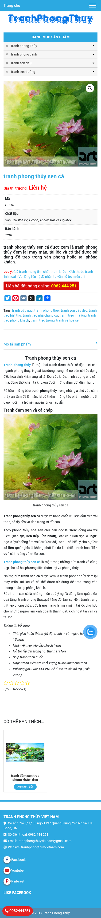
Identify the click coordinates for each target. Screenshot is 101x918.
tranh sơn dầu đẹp (74, 310)
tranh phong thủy (46, 310)
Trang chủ (12, 5)
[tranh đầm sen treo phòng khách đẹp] (25, 752)
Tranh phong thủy (17, 365)
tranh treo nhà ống (73, 315)
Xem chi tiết (25, 786)
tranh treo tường (43, 320)
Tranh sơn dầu (21, 63)
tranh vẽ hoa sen (68, 320)
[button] (90, 88)
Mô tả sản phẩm (17, 344)
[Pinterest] (7, 881)
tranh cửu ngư (22, 310)
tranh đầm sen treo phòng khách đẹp (25, 778)
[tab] (50, 344)
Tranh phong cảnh (24, 54)
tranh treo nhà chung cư (40, 315)
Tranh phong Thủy (24, 46)
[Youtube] (7, 870)
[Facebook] (7, 859)
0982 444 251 (64, 285)
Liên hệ (38, 187)
